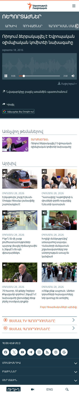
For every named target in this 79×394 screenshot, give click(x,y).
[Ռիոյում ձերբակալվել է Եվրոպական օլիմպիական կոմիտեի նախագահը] (15, 144)
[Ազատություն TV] (32, 389)
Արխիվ (11, 26)
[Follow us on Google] (64, 352)
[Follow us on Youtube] (22, 352)
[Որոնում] (67, 389)
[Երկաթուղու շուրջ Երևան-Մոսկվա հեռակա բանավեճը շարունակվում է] (19, 179)
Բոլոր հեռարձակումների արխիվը (58, 306)
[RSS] (47, 352)
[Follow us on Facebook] (5, 352)
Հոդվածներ (32, 26)
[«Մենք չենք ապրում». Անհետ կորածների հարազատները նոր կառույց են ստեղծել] (59, 272)
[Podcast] (55, 352)
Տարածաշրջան (40, 139)
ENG (49, 389)
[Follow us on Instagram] (39, 352)
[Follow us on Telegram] (30, 352)
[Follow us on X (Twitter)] (13, 352)
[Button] (8, 105)
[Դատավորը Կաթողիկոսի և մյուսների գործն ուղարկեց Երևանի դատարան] (59, 179)
